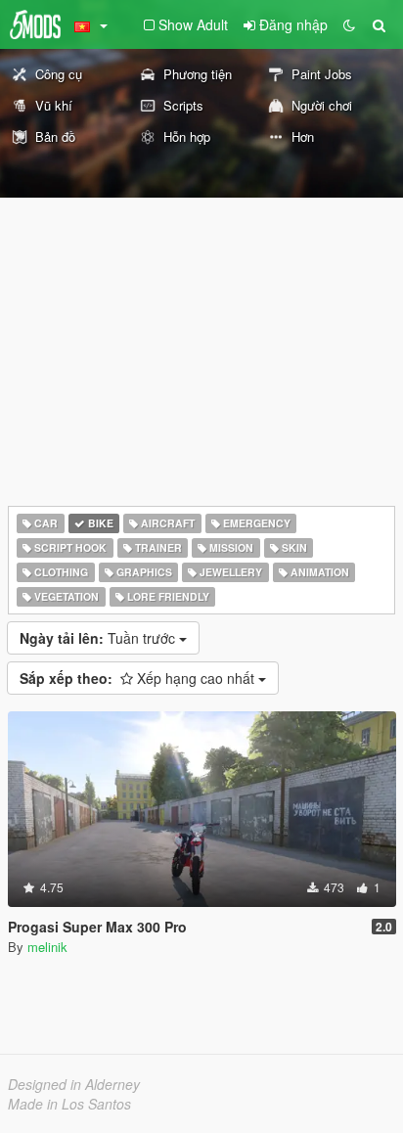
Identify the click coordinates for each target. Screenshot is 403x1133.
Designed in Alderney (74, 1084)
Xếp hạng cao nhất (139, 678)
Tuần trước (99, 638)
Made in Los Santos (69, 1103)
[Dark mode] (349, 24)
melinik (47, 946)
